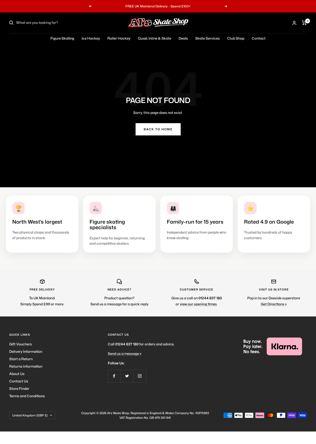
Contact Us (18, 381)
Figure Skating (62, 38)
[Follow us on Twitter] (127, 376)
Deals (183, 38)
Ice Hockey (91, 38)
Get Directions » (274, 304)
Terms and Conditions (27, 396)
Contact (259, 38)
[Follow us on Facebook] (114, 376)
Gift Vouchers (20, 344)
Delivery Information (25, 351)
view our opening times (198, 304)
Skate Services (207, 38)
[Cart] (304, 22)
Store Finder (19, 388)
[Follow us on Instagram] (139, 376)
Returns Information (25, 366)
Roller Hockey (118, 38)
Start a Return (21, 358)
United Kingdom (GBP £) (30, 415)
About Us (17, 373)
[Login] (294, 23)
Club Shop (235, 38)
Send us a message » (124, 353)
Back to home (158, 129)
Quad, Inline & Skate (154, 38)
